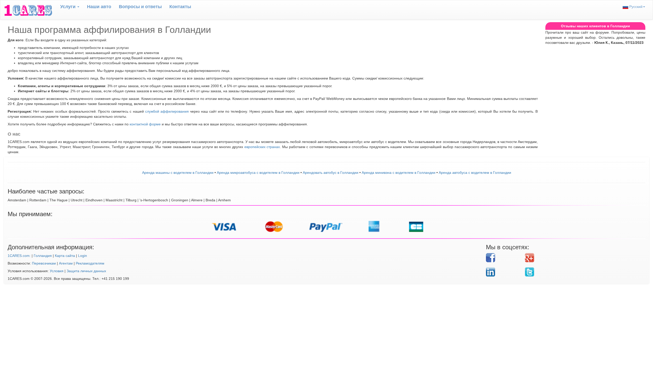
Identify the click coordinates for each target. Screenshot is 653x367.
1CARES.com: (19, 256)
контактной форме (145, 124)
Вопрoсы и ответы (140, 6)
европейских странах (262, 147)
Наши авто (99, 6)
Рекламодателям (90, 263)
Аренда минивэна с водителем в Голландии (398, 173)
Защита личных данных (86, 271)
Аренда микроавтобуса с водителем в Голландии (258, 173)
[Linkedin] (503, 272)
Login (82, 256)
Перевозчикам (44, 263)
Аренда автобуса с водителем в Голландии (475, 173)
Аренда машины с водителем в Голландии (178, 173)
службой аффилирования (167, 111)
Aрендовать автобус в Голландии (330, 173)
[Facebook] (503, 257)
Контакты (180, 6)
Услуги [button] (68, 6)
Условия (57, 271)
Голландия (43, 256)
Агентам (66, 263)
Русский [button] (635, 7)
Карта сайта (65, 256)
